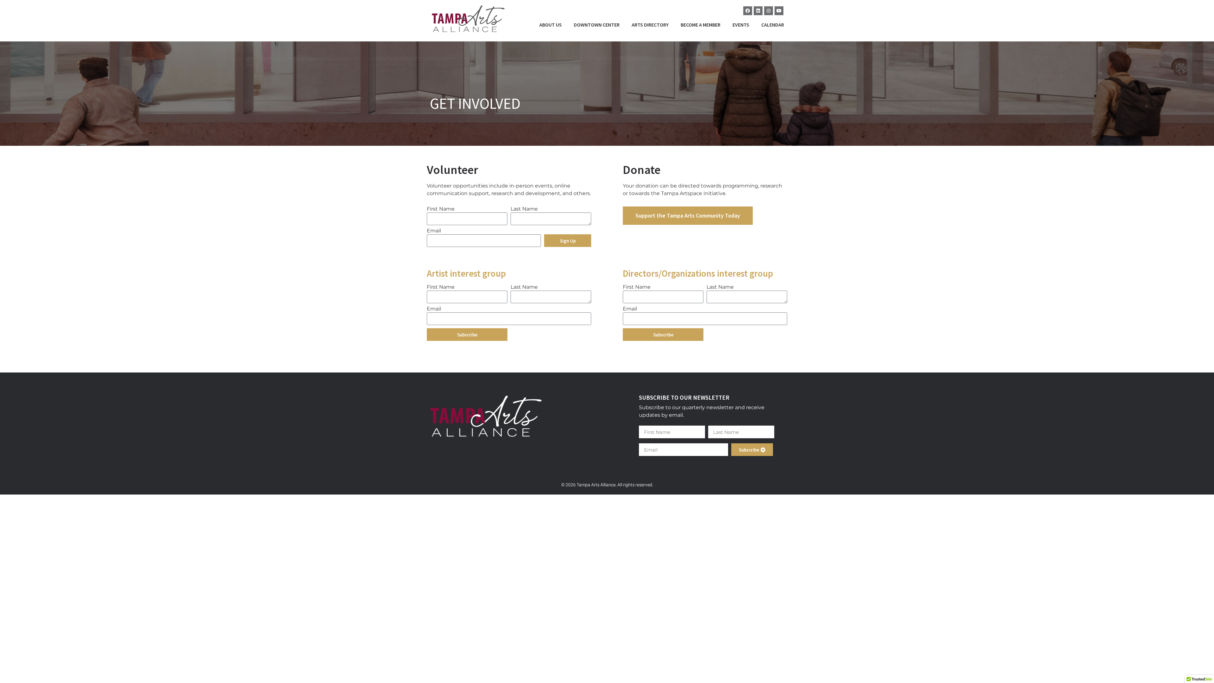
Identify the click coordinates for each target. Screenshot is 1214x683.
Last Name (524, 209)
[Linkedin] (758, 10)
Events (741, 25)
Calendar (772, 25)
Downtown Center (597, 25)
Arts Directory (650, 25)
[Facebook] (747, 10)
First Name (441, 209)
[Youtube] (779, 10)
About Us (550, 25)
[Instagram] (768, 10)
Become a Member (700, 25)
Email (434, 231)
